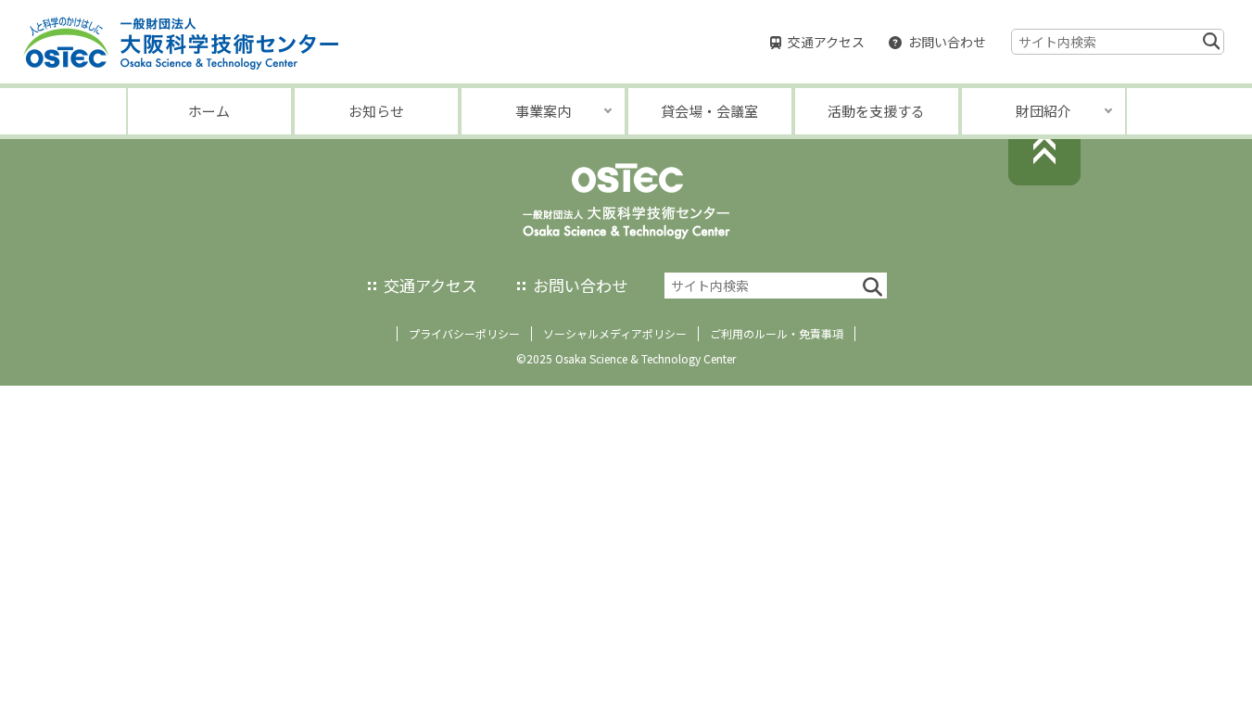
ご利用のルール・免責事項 (776, 333)
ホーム (209, 111)
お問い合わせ (947, 41)
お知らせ (376, 111)
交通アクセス (826, 41)
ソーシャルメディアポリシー (615, 333)
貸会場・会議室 (709, 111)
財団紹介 (1043, 111)
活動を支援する (876, 111)
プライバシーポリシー (464, 333)
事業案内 (543, 111)
